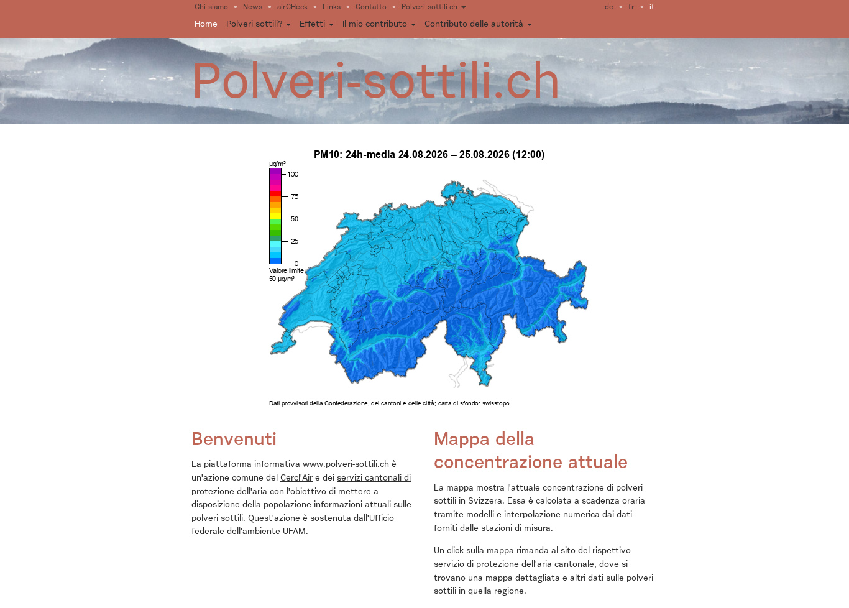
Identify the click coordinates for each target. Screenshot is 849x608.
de (609, 7)
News (252, 7)
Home (206, 24)
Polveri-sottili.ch (431, 7)
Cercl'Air (296, 478)
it (651, 7)
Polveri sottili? (255, 24)
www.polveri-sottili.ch (346, 464)
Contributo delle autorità (475, 24)
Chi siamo (211, 7)
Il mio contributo (376, 24)
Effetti (314, 24)
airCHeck (292, 7)
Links (332, 7)
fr (631, 7)
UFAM (294, 531)
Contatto (371, 7)
